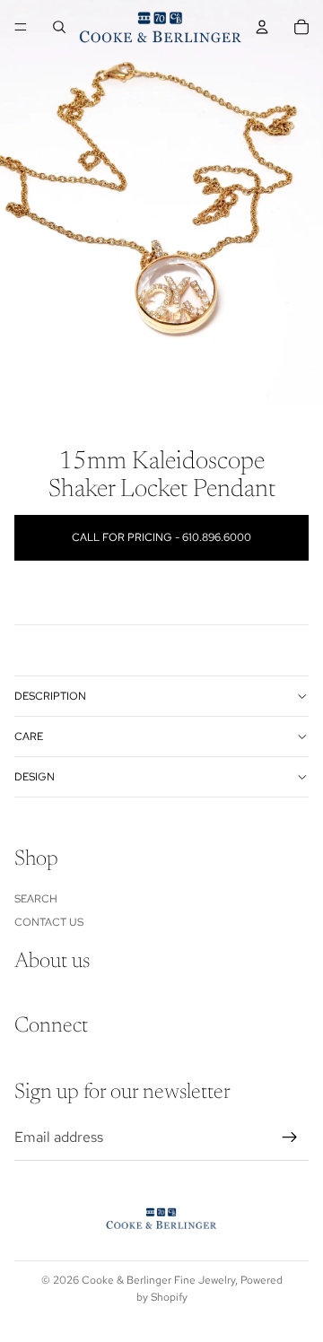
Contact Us (48, 922)
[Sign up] (290, 1137)
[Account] (262, 27)
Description (50, 696)
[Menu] (20, 27)
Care (28, 736)
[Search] (59, 27)
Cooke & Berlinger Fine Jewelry (158, 1280)
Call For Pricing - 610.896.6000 (161, 537)
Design (34, 777)
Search (35, 898)
